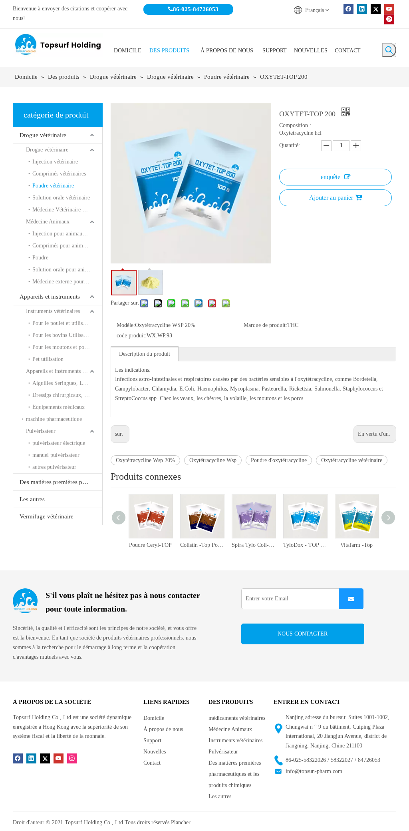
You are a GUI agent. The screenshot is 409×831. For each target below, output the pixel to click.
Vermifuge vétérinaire (46, 516)
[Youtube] (389, 9)
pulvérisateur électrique (58, 443)
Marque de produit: (265, 325)
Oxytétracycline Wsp (212, 460)
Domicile (153, 718)
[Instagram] (72, 758)
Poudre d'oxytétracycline (279, 460)
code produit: (132, 336)
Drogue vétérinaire (43, 135)
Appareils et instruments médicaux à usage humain (64, 371)
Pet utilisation (48, 359)
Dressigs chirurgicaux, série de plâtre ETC (67, 395)
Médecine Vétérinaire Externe (66, 210)
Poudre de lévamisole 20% (367, 545)
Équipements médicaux (58, 407)
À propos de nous (163, 729)
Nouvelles (154, 752)
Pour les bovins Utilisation (62, 335)
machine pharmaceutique (54, 419)
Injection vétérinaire (55, 162)
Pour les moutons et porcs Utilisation (67, 347)
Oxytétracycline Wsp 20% (145, 460)
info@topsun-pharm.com (314, 771)
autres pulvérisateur (54, 467)
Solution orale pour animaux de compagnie (67, 270)
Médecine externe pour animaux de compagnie (67, 282)
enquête (330, 176)
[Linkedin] (362, 9)
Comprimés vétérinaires (59, 174)
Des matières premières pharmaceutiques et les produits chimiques (61, 482)
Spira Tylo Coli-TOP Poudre (213, 545)
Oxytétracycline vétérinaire (351, 460)
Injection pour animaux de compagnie (67, 234)
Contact (152, 763)
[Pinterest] (389, 19)
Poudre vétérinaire (53, 186)
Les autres (32, 499)
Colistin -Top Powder (161, 545)
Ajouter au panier (331, 197)
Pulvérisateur (41, 431)
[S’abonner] (351, 598)
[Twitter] (376, 9)
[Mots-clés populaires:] (389, 50)
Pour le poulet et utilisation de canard (67, 323)
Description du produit (144, 354)
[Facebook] (348, 9)
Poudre (40, 258)
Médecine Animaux (47, 222)
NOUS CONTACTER (303, 634)
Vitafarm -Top (316, 545)
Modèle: (126, 325)
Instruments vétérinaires (53, 311)
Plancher (181, 822)
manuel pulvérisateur (55, 455)
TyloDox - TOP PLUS (264, 545)
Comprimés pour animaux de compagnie (67, 246)
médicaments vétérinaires (236, 718)
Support (152, 740)
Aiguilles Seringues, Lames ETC (67, 383)
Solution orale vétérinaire (61, 198)
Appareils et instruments (50, 296)
